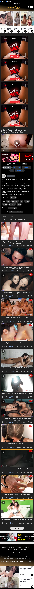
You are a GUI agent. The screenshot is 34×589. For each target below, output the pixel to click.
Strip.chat (1, 32)
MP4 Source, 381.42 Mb (16, 212)
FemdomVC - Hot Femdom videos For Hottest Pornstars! (15, 562)
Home (4, 547)
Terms (9, 550)
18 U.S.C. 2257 (17, 552)
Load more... (17, 528)
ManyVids (13, 197)
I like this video (8, 164)
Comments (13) (19, 170)
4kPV (3, 1)
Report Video (17, 167)
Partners (24, 550)
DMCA (16, 550)
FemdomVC (11, 176)
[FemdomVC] (4, 176)
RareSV (9, 1)
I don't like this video (10, 164)
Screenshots (26, 167)
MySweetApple (13, 208)
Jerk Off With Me (9, 29)
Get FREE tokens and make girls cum (3, 29)
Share (12, 170)
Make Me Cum (23, 29)
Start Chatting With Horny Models (16, 29)
